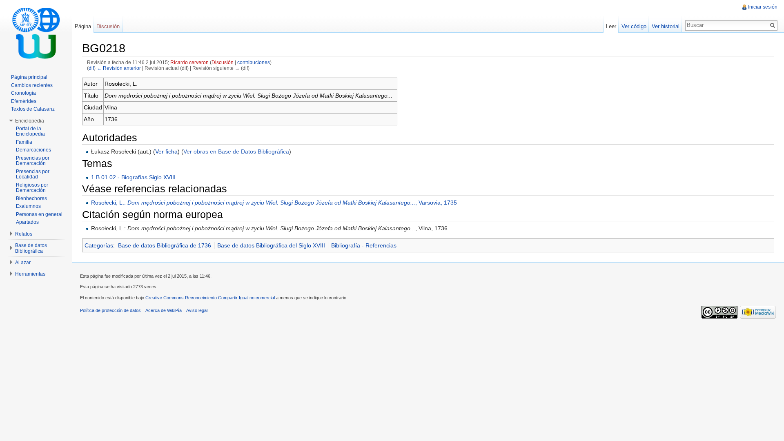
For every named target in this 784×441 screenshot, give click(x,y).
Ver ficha (166, 151)
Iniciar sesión (762, 7)
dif (91, 68)
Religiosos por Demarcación (32, 188)
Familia (24, 142)
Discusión (223, 62)
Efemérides (23, 101)
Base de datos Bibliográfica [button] (31, 248)
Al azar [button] (23, 262)
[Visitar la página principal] (36, 32)
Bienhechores (31, 198)
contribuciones (253, 62)
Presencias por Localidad (32, 174)
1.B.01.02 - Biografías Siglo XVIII (133, 177)
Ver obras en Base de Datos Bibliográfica (236, 151)
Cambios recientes (32, 85)
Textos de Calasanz (33, 109)
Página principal (29, 77)
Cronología (23, 93)
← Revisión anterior (119, 68)
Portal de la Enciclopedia (30, 131)
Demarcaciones (33, 150)
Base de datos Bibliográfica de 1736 (164, 245)
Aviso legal (196, 310)
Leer (611, 26)
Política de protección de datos (110, 310)
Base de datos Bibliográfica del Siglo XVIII (271, 245)
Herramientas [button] (30, 274)
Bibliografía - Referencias (363, 245)
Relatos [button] (23, 234)
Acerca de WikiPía (163, 310)
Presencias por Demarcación (32, 161)
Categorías (99, 245)
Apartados (27, 222)
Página (83, 26)
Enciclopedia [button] (29, 121)
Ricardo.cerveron (189, 62)
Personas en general (39, 214)
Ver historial (665, 26)
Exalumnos (28, 206)
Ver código (633, 26)
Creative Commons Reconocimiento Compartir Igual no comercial (210, 297)
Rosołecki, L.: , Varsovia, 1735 (274, 202)
